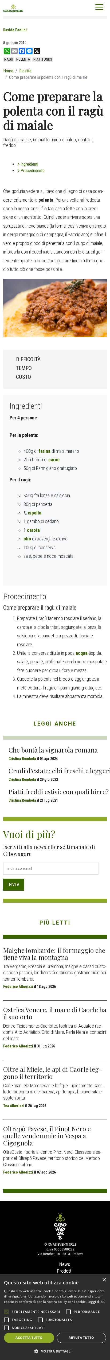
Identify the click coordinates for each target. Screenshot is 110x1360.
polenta (23, 59)
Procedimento (33, 170)
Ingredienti (29, 164)
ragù (8, 59)
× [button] (104, 1280)
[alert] (55, 1317)
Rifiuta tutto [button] (81, 1337)
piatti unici (42, 59)
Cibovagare (13, 8)
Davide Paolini (15, 30)
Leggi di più (96, 1301)
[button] (55, 1351)
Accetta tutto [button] (28, 1337)
